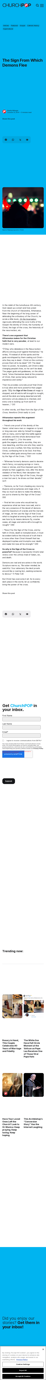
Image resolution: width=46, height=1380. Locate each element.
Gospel (22, 25)
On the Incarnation (28, 319)
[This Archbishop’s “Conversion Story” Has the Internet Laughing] (34, 1085)
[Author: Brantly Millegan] (4, 111)
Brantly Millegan (12, 110)
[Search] (37, 5)
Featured (14, 25)
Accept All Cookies (23, 1376)
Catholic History (33, 25)
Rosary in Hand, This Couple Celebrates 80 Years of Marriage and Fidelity (11, 1045)
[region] (23, 1363)
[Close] (43, 1349)
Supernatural (8, 29)
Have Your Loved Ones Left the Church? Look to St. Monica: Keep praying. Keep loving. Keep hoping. (11, 1127)
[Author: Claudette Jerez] (27, 1014)
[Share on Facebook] (5, 139)
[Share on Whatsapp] (13, 139)
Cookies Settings (23, 1364)
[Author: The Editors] (5, 1093)
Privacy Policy (38, 748)
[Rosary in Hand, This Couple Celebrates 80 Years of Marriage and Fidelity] (12, 1006)
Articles (6, 25)
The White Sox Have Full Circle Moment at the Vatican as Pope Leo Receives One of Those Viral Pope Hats (33, 1048)
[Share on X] (20, 139)
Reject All (23, 1370)
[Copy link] (27, 139)
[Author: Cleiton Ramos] (5, 1014)
